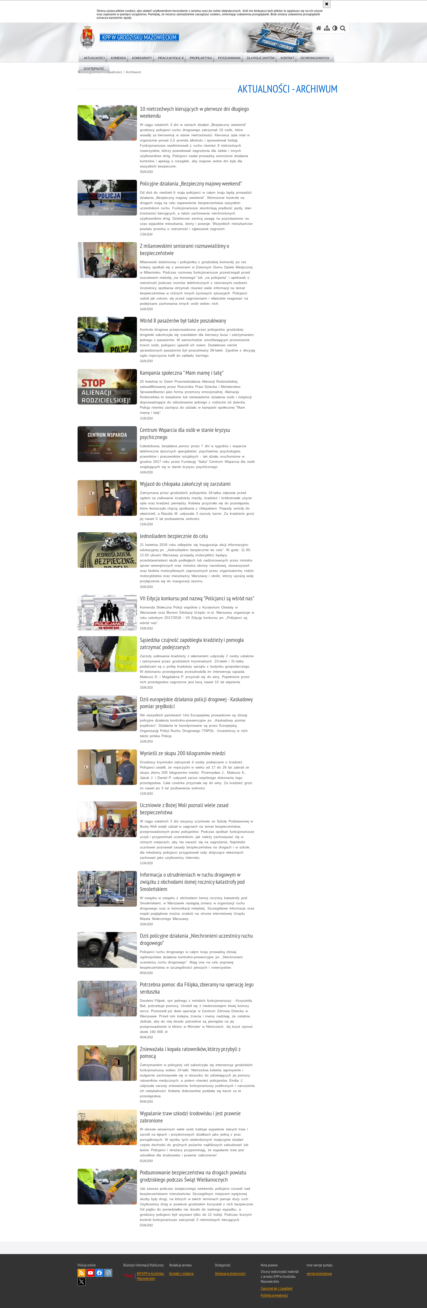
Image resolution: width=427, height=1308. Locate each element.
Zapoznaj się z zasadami (276, 1288)
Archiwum (133, 72)
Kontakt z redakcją (181, 1273)
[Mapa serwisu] (327, 28)
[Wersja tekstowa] (335, 28)
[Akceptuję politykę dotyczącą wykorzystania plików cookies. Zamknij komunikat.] (326, 4)
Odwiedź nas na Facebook (99, 1273)
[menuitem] (94, 57)
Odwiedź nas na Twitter (81, 1282)
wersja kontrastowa (319, 1273)
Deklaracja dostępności (230, 1273)
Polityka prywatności (274, 1295)
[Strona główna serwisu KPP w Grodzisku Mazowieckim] (318, 28)
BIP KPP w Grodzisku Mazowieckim (150, 1276)
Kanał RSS (81, 1273)
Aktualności (113, 72)
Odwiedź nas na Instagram (108, 1273)
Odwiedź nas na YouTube (90, 1273)
